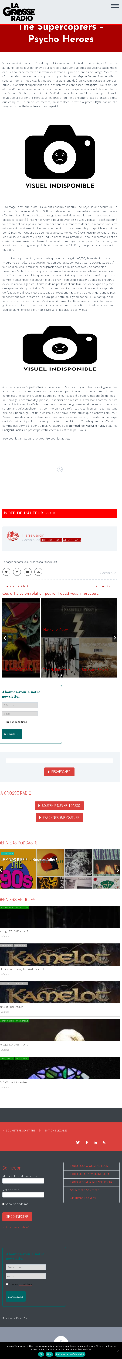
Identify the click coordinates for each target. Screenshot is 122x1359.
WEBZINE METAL (20, 945)
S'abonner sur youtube (61, 818)
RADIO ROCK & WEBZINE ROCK (89, 1166)
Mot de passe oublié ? (16, 1227)
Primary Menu (115, 5)
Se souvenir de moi (16, 1204)
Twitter (6, 572)
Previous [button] (4, 638)
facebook (86, 1143)
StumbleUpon (38, 572)
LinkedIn (28, 572)
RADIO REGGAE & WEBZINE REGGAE (92, 1182)
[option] (60, 638)
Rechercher (61, 772)
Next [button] (114, 638)
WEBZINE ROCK (72, 540)
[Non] (118, 1350)
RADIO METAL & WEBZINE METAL (90, 1174)
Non (49, 1354)
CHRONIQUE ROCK (51, 540)
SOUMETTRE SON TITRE (20, 1130)
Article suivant (104, 586)
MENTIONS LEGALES (55, 1130)
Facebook (17, 572)
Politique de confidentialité (70, 1354)
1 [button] (58, 675)
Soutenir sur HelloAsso (61, 806)
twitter (77, 1143)
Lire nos (16, 722)
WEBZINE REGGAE (22, 908)
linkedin (95, 1143)
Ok (41, 1354)
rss (104, 1143)
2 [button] (61, 675)
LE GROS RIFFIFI (7, 854)
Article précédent (17, 586)
